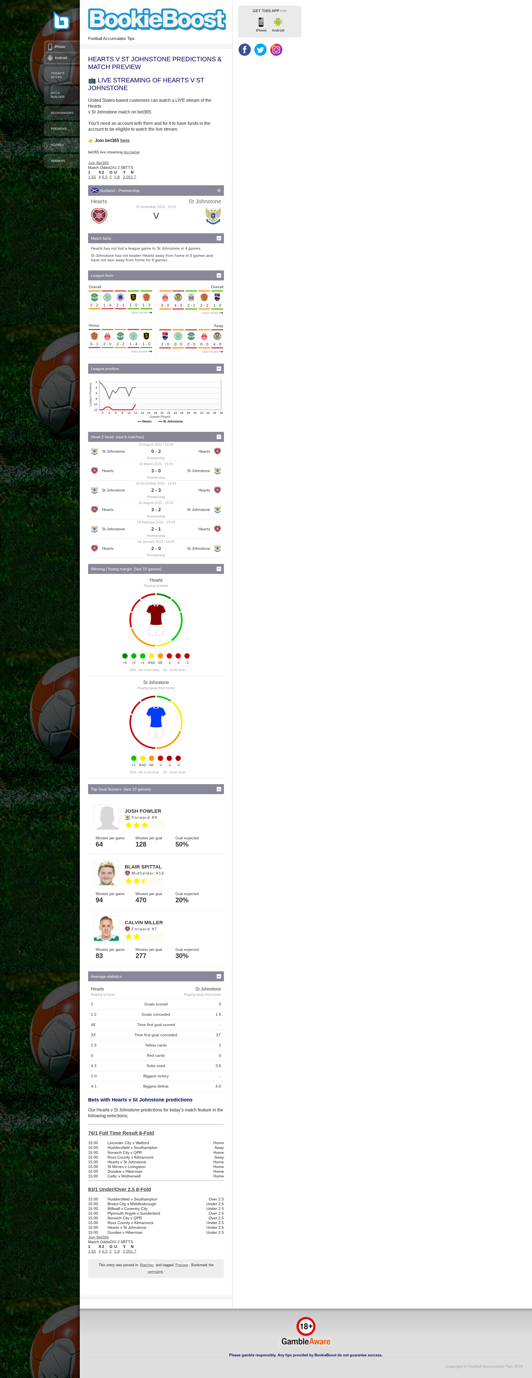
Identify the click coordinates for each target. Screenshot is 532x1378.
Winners (58, 161)
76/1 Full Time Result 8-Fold (121, 1133)
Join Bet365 (98, 163)
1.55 (92, 177)
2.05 (127, 177)
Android (61, 58)
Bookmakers (62, 113)
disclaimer (132, 152)
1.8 (117, 177)
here (125, 140)
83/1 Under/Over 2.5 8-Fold (119, 1189)
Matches (147, 1265)
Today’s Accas (57, 75)
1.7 (133, 177)
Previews (58, 128)
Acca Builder (58, 94)
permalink (155, 1272)
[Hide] (219, 238)
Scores (57, 144)
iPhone (60, 47)
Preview (181, 1265)
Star (219, 190)
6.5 (105, 177)
